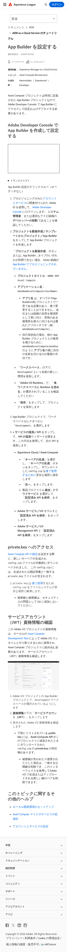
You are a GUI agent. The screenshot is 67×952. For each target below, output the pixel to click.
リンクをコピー (37, 61)
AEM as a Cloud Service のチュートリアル (32, 35)
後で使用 (37, 583)
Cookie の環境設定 (49, 938)
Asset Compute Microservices (34, 75)
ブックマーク (18, 61)
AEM (31, 27)
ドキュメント (16, 27)
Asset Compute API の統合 (23, 554)
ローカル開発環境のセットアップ (33, 806)
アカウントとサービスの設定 (30, 826)
